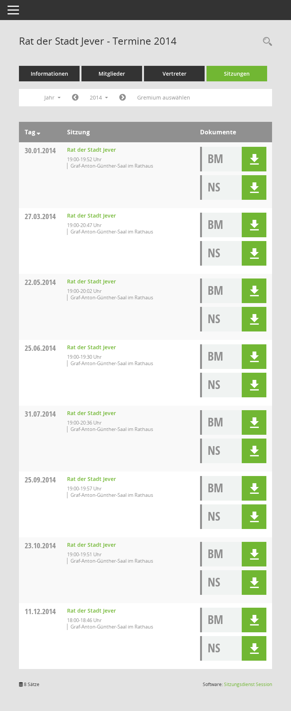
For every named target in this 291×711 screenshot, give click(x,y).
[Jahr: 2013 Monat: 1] (75, 97)
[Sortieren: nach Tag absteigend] (38, 132)
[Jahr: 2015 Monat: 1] (122, 97)
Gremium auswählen (163, 97)
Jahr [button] (50, 97)
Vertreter (174, 73)
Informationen (49, 73)
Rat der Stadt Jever (91, 149)
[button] (254, 159)
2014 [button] (96, 97)
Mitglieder (112, 73)
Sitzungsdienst (248, 684)
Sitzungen (237, 73)
